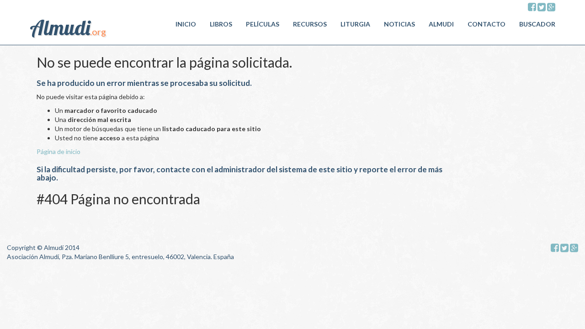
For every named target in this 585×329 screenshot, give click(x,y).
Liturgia (355, 24)
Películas (262, 24)
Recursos (310, 24)
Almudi (441, 24)
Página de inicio (58, 151)
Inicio (186, 24)
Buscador (537, 24)
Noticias (399, 24)
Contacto (486, 24)
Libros (221, 24)
